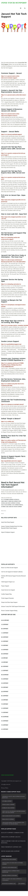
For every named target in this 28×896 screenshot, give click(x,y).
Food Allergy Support (8, 804)
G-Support (4, 649)
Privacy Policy (4, 788)
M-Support (5, 674)
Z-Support (4, 729)
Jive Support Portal (17, 504)
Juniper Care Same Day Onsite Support (11, 506)
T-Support (4, 704)
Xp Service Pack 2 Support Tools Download (10, 871)
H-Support (4, 653)
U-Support (4, 708)
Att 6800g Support (7, 801)
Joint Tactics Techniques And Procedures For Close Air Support (13, 812)
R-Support (4, 695)
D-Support (4, 637)
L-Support (4, 670)
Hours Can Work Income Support (9, 567)
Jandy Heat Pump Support (7, 522)
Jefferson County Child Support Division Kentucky (13, 797)
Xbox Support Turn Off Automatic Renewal (13, 841)
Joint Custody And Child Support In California (12, 879)
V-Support (4, 712)
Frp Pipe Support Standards (9, 875)
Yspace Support (5, 586)
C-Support (4, 633)
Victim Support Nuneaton (7, 598)
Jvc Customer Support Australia (10, 499)
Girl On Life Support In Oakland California (11, 571)
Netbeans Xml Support (8, 807)
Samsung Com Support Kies (9, 867)
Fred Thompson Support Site (11, 847)
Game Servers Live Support (8, 590)
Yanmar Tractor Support (9, 859)
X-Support (4, 721)
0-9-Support (5, 620)
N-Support (4, 679)
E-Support (4, 641)
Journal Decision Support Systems (10, 503)
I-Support (4, 658)
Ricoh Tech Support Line (9, 883)
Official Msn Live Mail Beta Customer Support (12, 863)
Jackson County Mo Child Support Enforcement (13, 606)
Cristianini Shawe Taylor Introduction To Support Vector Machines (13, 823)
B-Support (4, 628)
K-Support (4, 666)
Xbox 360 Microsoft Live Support (11, 815)
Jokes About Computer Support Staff (11, 501)
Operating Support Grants (10, 837)
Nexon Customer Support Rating (9, 610)
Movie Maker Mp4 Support (10, 851)
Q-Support (4, 691)
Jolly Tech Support (6, 504)
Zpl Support (21, 883)
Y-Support (4, 725)
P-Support (4, 687)
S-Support (4, 700)
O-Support (4, 683)
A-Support (4, 624)
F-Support (4, 645)
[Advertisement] (14, 48)
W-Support (5, 716)
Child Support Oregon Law (8, 581)
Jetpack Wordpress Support (8, 532)
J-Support (4, 662)
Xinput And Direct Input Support (9, 602)
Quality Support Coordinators (12, 832)
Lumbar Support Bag (6, 594)
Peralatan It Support (8, 819)
